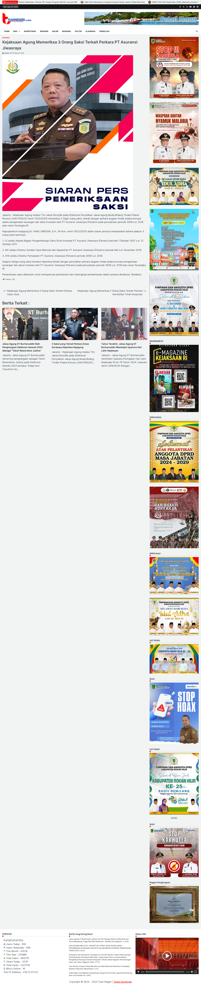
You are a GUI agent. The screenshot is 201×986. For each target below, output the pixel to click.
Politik (78, 31)
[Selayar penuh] (195, 972)
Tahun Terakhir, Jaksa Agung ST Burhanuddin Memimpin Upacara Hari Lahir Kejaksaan (121, 347)
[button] (167, 956)
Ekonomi (44, 31)
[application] (167, 956)
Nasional (66, 31)
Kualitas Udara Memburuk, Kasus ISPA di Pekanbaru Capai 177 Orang (109, 2)
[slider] (165, 971)
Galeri (55, 31)
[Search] (197, 31)
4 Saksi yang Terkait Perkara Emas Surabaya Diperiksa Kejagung (70, 346)
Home (7, 31)
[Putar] (138, 972)
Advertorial (30, 31)
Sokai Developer (123, 981)
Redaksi (7, 53)
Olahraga (90, 31)
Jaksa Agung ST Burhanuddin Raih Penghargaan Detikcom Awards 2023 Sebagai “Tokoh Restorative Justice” (22, 347)
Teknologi (104, 31)
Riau (15, 31)
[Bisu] (192, 972)
